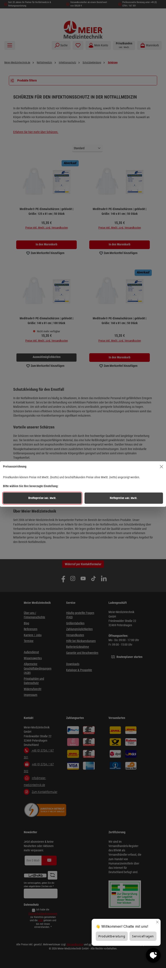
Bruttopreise (42, 498)
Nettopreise (123, 498)
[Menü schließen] (161, 467)
